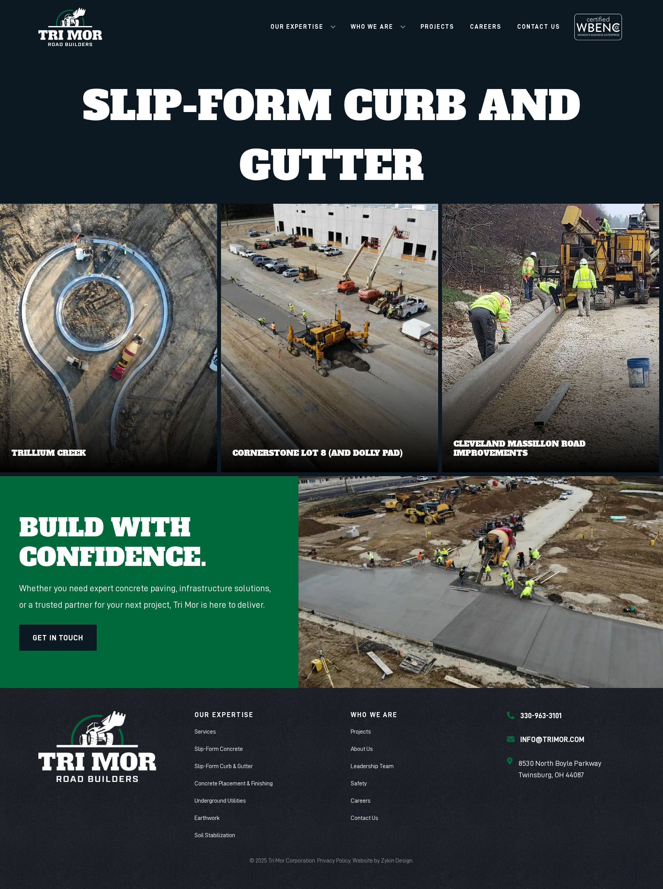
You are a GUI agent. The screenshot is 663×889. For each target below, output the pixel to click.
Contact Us (538, 27)
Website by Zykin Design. (383, 861)
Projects (437, 27)
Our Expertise (296, 27)
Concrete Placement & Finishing (234, 783)
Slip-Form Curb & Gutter (224, 766)
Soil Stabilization (215, 835)
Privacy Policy (333, 861)
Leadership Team (372, 766)
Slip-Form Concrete (219, 749)
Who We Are (372, 27)
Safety (359, 783)
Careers (485, 27)
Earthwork (207, 818)
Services (205, 732)
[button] (333, 27)
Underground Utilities (220, 801)
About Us (362, 749)
